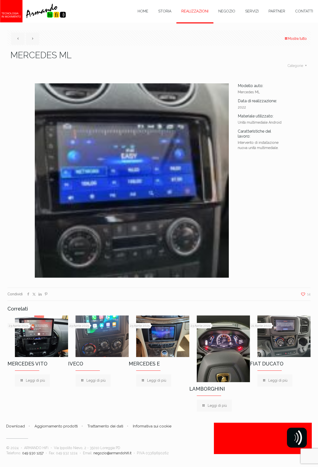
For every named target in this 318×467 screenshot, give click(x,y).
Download (15, 426)
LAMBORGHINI (207, 389)
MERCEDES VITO (27, 364)
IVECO (75, 364)
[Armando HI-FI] (33, 11)
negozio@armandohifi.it (112, 453)
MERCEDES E (144, 364)
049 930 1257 (32, 453)
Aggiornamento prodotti (56, 426)
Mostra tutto (297, 39)
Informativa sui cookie (152, 426)
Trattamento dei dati (105, 426)
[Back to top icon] (294, 457)
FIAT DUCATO (266, 364)
